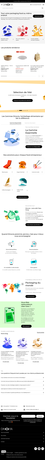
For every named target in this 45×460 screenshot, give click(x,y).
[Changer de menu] (1, 4)
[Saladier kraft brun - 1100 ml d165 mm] (8, 57)
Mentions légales (9, 452)
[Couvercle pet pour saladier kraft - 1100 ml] (22, 57)
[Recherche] (42, 8)
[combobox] (22, 8)
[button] (20, 110)
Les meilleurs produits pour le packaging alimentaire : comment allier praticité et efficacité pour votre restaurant (22, 354)
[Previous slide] (39, 76)
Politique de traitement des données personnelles (16, 457)
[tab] (15, 123)
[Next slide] (42, 76)
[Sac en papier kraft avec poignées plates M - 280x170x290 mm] (37, 57)
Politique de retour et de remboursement (14, 454)
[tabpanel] (22, 137)
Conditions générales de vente (30, 420)
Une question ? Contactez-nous (10, 406)
